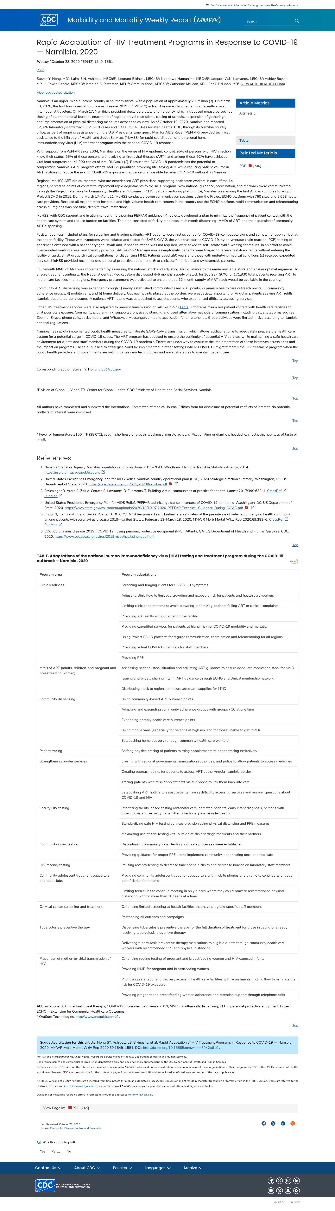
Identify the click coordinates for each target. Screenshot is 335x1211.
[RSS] (296, 1190)
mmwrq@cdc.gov (142, 1094)
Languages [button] (155, 1168)
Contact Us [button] (46, 1168)
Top (295, 360)
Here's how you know (283, 5)
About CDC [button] (85, 1168)
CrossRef (274, 490)
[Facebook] (271, 1180)
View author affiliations (262, 84)
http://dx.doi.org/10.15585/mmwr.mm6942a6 (178, 1047)
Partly (56, 1151)
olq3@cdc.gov (109, 369)
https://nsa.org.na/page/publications (72, 472)
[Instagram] (288, 1180)
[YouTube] (271, 1190)
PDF (250, 166)
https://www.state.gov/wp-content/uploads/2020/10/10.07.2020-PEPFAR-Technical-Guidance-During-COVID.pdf (154, 508)
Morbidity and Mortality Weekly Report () (144, 20)
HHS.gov (279, 1202)
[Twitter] (279, 1180)
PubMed (51, 496)
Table (184, 307)
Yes (42, 1151)
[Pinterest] (279, 1190)
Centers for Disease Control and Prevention (76, 1128)
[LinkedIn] (296, 1180)
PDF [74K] (80, 1108)
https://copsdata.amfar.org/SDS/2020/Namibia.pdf (128, 484)
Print (40, 70)
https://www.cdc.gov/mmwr (81, 1086)
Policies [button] (120, 1168)
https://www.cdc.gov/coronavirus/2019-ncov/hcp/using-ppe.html (104, 536)
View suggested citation (56, 92)
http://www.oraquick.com (95, 1016)
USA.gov (294, 1202)
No (69, 1151)
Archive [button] (190, 1168)
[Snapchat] (288, 1190)
